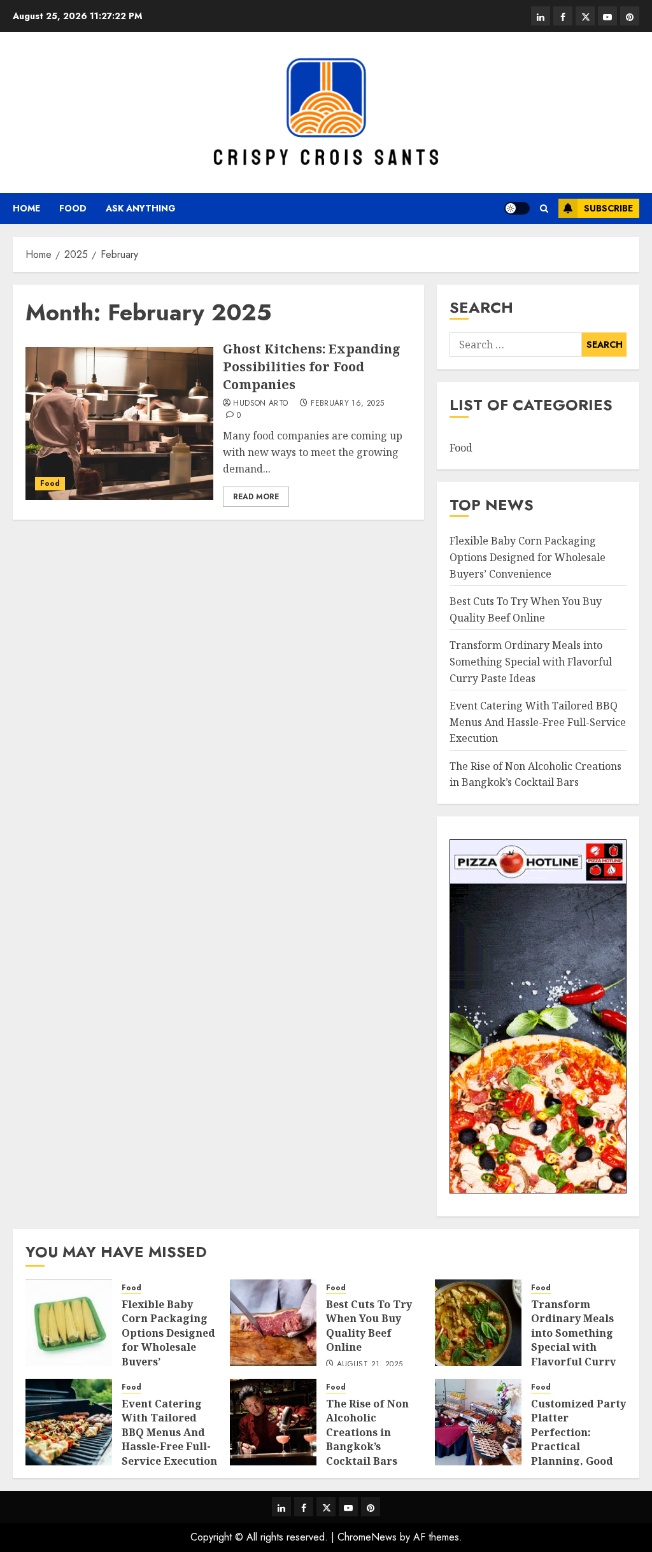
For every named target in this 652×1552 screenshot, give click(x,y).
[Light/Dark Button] (517, 208)
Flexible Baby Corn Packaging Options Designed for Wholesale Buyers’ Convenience (528, 557)
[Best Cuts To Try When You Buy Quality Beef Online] (273, 1322)
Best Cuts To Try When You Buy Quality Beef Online (369, 1325)
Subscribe (608, 208)
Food (73, 208)
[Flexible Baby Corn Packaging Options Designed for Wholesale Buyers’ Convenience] (68, 1322)
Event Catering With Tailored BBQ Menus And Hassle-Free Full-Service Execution (538, 722)
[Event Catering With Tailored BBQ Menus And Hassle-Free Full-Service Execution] (68, 1422)
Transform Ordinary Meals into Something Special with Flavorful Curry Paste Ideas (531, 661)
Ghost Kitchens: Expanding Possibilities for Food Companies (311, 366)
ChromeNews (367, 1537)
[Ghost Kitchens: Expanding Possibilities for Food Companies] (119, 423)
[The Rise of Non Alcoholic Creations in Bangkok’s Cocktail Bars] (273, 1422)
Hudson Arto (260, 404)
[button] (544, 208)
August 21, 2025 (369, 1365)
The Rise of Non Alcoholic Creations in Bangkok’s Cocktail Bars (535, 774)
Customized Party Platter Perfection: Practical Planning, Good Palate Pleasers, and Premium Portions (578, 1454)
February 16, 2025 (347, 404)
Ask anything (141, 208)
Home (26, 208)
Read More (256, 496)
